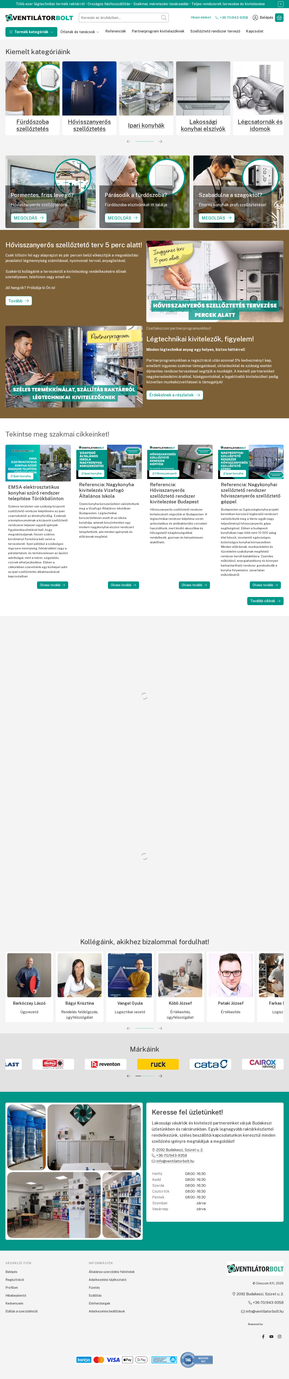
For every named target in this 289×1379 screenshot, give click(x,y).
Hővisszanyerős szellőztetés (28, 125)
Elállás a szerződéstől (21, 1311)
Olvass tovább (50, 585)
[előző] (129, 141)
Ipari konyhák (86, 125)
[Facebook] (263, 1337)
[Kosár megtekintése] (279, 17)
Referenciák (115, 31)
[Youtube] (271, 1337)
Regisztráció (14, 1280)
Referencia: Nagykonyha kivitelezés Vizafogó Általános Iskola (106, 490)
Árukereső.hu (255, 1324)
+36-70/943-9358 (234, 17)
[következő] (160, 141)
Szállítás (95, 1295)
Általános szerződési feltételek (112, 1272)
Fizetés (94, 1287)
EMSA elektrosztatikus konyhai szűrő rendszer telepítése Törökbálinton (36, 492)
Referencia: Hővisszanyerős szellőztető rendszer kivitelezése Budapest (174, 493)
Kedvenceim (14, 1303)
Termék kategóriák (31, 32)
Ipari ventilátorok (256, 125)
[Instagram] (279, 1337)
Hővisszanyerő (166, 473)
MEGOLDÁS (25, 217)
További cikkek (262, 601)
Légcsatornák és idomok (199, 125)
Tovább (15, 300)
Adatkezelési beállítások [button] (107, 1311)
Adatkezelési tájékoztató (107, 1280)
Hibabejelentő (15, 1295)
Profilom (11, 1287)
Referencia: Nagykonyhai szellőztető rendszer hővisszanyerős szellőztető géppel (250, 493)
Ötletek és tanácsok (77, 32)
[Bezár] (281, 4)
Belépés (11, 1272)
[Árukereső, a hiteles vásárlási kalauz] (197, 1359)
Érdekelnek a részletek (171, 395)
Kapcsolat (254, 31)
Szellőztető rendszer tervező (215, 31)
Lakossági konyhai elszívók (142, 125)
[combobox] (124, 18)
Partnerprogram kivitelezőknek (158, 31)
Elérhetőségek (99, 1303)
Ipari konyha (22, 476)
